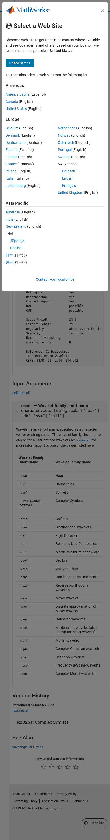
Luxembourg (16, 185)
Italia (10, 178)
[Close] (102, 10)
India (10, 219)
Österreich (66, 142)
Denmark (13, 135)
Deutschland (16, 142)
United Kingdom (70, 193)
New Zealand (16, 226)
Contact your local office (55, 279)
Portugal (65, 150)
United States (16, 109)
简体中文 (17, 241)
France (11, 164)
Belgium (12, 128)
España (12, 150)
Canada (12, 102)
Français (69, 185)
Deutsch (68, 171)
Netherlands (67, 128)
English (68, 178)
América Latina (18, 94)
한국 (9, 262)
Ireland (11, 171)
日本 (9, 255)
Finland (11, 157)
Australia (13, 212)
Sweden (64, 157)
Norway (64, 135)
